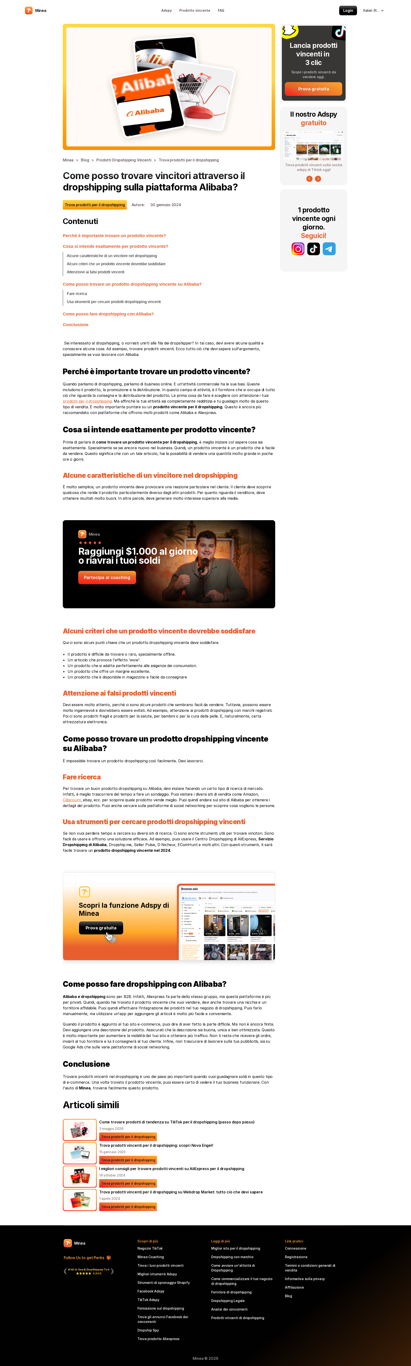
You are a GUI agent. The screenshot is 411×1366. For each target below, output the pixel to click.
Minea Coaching (150, 1257)
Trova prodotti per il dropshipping (189, 160)
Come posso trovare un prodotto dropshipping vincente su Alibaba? (132, 284)
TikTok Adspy (148, 1300)
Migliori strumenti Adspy (157, 1274)
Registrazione (296, 1257)
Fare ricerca (77, 294)
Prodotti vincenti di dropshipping (237, 1318)
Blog (85, 160)
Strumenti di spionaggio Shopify (163, 1283)
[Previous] (309, 179)
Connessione (295, 1248)
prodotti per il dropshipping (87, 401)
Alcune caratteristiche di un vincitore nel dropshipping (112, 256)
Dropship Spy (148, 1330)
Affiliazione (294, 1287)
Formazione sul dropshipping (160, 1308)
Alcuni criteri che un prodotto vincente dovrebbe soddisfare (116, 264)
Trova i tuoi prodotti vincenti (160, 1265)
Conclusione (75, 324)
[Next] (318, 179)
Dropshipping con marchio (232, 1257)
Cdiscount (72, 800)
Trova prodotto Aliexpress (158, 1339)
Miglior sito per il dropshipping (235, 1248)
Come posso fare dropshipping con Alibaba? (108, 314)
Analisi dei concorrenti (229, 1309)
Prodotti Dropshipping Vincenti (123, 160)
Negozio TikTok (150, 1248)
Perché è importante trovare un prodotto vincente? (114, 235)
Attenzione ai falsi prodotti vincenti (95, 272)
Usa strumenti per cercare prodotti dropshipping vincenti (114, 302)
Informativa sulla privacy (305, 1279)
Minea (68, 160)
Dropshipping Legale (228, 1301)
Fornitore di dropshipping (231, 1292)
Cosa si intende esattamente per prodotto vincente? (115, 246)
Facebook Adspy (150, 1291)
